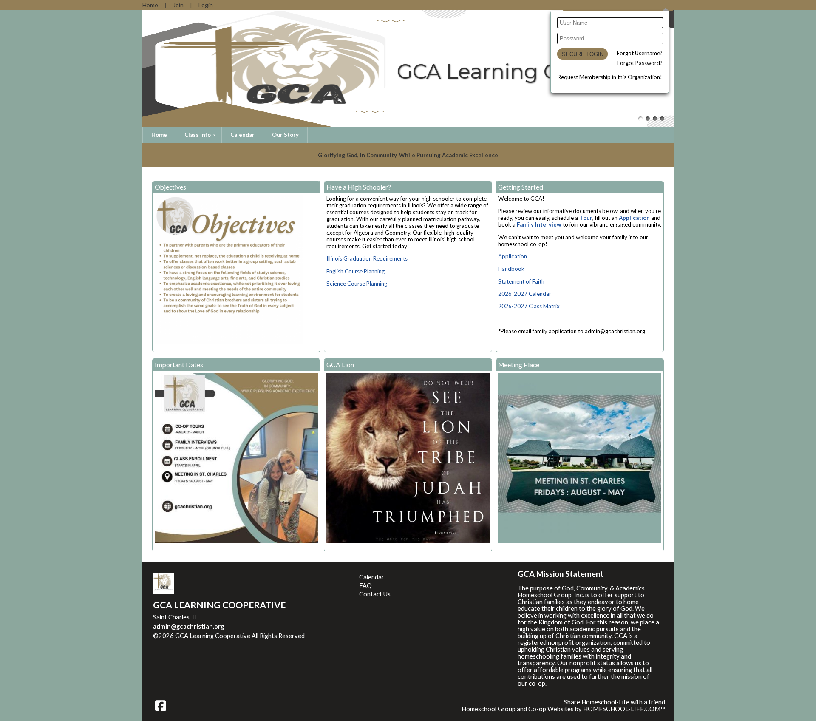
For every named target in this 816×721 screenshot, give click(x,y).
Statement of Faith (521, 281)
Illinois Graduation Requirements (367, 258)
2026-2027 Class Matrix (529, 306)
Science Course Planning (356, 283)
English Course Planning (355, 271)
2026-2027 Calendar (524, 293)
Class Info (200, 134)
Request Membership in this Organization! (610, 77)
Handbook (511, 268)
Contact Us (375, 594)
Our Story (285, 134)
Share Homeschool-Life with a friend (614, 702)
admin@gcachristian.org (188, 626)
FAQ (365, 585)
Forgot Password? (640, 63)
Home (159, 134)
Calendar (242, 134)
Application (634, 217)
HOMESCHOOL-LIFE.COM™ (624, 708)
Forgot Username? (640, 53)
